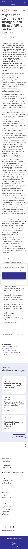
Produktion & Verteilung (7, 480)
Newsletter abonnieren (8, 530)
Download (24, 334)
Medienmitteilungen (6, 506)
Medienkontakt (5, 514)
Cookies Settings (14, 281)
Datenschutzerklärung (14, 540)
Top (26, 446)
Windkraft (13, 37)
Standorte (4, 495)
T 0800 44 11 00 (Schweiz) (9, 350)
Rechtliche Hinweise (17, 538)
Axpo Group (13, 4)
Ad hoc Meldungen (6, 507)
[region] (14, 274)
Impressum (8, 538)
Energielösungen (6, 482)
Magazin (4, 513)
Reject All (14, 274)
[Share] (2, 38)
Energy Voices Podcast (7, 509)
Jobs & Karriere (6, 492)
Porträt (3, 494)
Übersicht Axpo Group (7, 497)
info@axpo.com (6, 465)
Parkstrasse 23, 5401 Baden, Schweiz (14, 472)
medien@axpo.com (7, 348)
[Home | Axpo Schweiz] (7, 10)
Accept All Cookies (14, 277)
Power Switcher (6, 511)
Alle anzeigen (19, 436)
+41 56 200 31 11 (6, 467)
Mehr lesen (6, 390)
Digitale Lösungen (6, 483)
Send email (22, 334)
